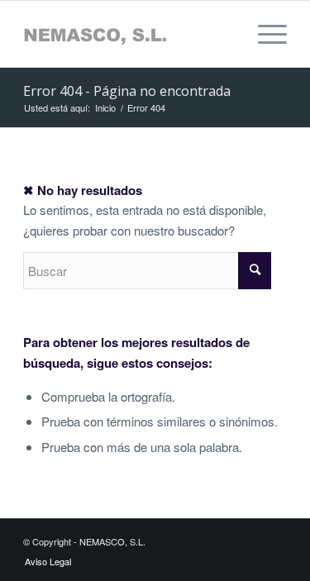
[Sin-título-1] (128, 34)
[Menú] (264, 34)
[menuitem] (264, 34)
